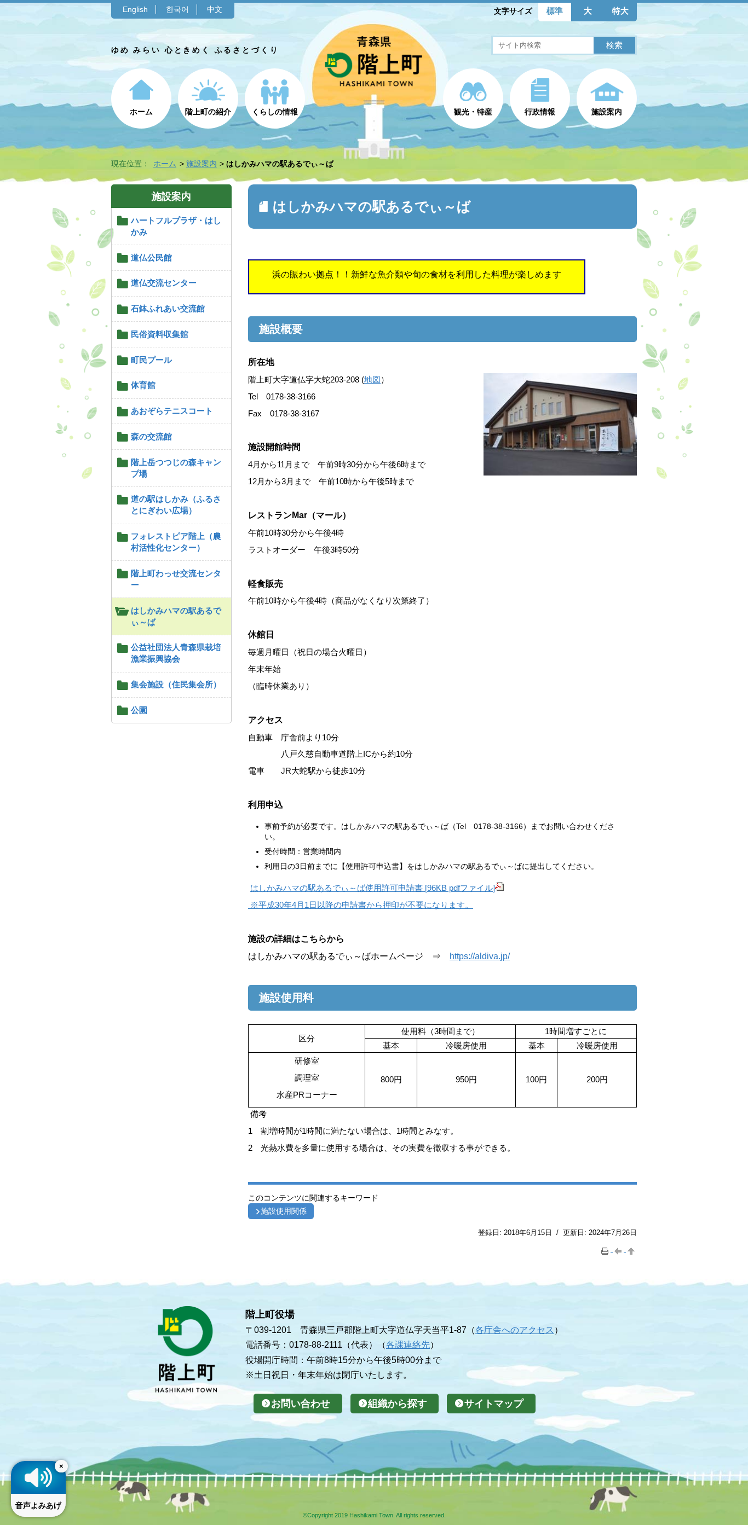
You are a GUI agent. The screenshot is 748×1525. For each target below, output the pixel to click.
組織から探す (397, 1403)
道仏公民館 (151, 257)
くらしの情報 (275, 111)
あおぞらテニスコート (172, 410)
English (135, 9)
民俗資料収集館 (159, 334)
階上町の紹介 (208, 111)
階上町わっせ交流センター (176, 579)
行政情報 (540, 111)
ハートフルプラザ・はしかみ (176, 226)
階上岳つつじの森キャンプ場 (176, 467)
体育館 (143, 385)
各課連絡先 (408, 1344)
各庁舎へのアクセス (514, 1330)
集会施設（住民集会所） (176, 684)
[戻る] (619, 1249)
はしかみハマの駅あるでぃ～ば (176, 616)
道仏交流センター (164, 282)
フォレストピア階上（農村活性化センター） (176, 541)
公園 (139, 710)
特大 (620, 10)
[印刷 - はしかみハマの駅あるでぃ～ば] (606, 1249)
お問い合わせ (300, 1403)
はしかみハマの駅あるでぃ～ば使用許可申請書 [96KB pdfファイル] (372, 887)
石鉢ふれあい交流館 (168, 308)
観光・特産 (473, 111)
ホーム (141, 111)
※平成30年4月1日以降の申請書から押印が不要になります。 (360, 904)
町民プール (151, 359)
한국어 (177, 9)
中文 (214, 9)
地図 (372, 379)
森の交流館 (151, 436)
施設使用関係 (284, 1211)
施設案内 (606, 111)
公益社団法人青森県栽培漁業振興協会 (176, 652)
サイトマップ (493, 1403)
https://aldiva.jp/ (480, 956)
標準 (554, 10)
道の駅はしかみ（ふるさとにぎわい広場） (176, 504)
